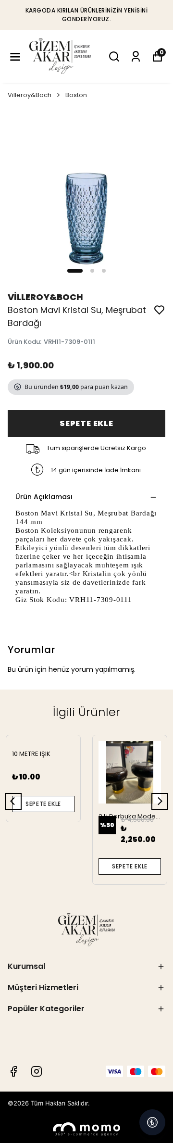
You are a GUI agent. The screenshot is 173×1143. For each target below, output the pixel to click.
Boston (76, 95)
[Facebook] (13, 1071)
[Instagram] (36, 1071)
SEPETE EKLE (86, 423)
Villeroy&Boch (29, 95)
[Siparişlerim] (136, 56)
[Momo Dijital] (86, 1129)
